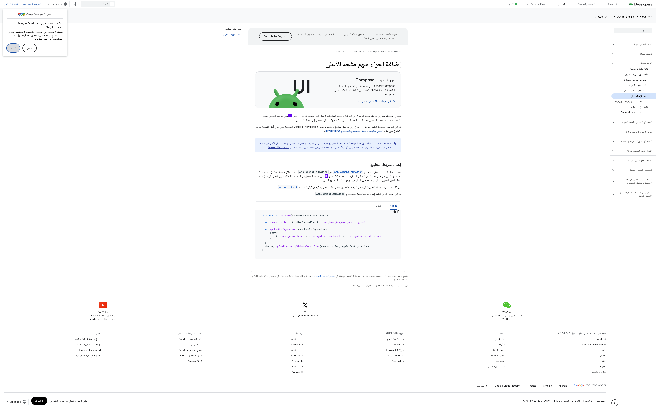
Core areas (625, 17)
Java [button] (379, 205)
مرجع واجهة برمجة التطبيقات (189, 350)
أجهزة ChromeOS (395, 350)
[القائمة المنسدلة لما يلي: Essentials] (603, 4)
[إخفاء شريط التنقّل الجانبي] (614, 402)
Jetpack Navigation (278, 147)
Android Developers (391, 51)
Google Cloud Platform (507, 385)
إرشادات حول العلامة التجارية (569, 400)
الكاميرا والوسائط (497, 355)
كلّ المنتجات (482, 385)
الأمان (603, 350)
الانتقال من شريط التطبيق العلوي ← (376, 101)
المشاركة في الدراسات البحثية (88, 355)
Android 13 (297, 360)
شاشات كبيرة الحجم (395, 339)
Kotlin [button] (393, 205)
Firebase (531, 385)
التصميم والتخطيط (586, 4)
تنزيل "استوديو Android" (190, 355)
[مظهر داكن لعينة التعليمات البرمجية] (395, 212)
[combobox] (98, 4)
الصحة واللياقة (499, 350)
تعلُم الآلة (501, 344)
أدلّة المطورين (196, 344)
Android (601, 339)
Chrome (547, 385)
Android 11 (297, 371)
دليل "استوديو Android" (190, 339)
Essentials (614, 4)
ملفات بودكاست (599, 371)
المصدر (603, 355)
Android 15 (297, 350)
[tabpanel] (328, 234)
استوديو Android (32, 4)
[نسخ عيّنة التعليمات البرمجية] (399, 212)
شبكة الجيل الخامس (496, 366)
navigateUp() (288, 187)
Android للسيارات (395, 355)
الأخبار (603, 360)
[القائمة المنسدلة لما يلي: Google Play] (526, 4)
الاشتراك (39, 401)
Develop (646, 17)
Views (599, 17)
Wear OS (399, 344)
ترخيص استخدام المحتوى (324, 276)
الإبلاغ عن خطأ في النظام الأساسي (86, 339)
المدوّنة (603, 366)
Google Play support (90, 350)
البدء (13, 48)
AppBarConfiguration (348, 172)
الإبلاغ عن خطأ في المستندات (88, 344)
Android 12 (297, 366)
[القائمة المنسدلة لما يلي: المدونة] (502, 4)
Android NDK (195, 360)
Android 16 (297, 344)
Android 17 (297, 339)
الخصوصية (500, 360)
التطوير (561, 4)
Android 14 (297, 355)
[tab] (393, 206)
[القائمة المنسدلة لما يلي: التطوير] (553, 4)
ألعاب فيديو (500, 339)
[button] (636, 44)
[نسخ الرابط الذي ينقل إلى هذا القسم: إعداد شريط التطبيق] (366, 165)
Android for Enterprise (594, 344)
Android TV (398, 360)
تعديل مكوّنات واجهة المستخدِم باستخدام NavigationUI (354, 131)
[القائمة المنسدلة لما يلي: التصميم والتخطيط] (573, 4)
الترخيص (589, 400)
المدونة (510, 4)
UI (610, 17)
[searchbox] (633, 30)
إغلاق (29, 48)
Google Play (538, 4)
